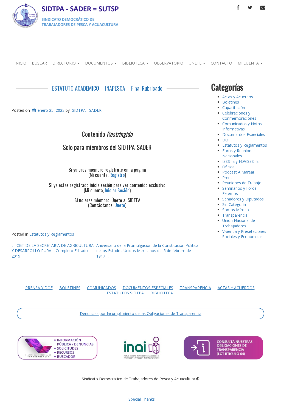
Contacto (221, 63)
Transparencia (235, 215)
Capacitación (233, 107)
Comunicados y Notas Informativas (242, 126)
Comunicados (101, 287)
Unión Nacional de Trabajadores (238, 223)
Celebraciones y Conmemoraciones (239, 115)
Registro (117, 174)
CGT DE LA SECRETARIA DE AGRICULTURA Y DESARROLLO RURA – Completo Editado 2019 (53, 251)
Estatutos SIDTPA (125, 292)
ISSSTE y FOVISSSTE (240, 161)
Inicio (20, 63)
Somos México (235, 209)
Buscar (39, 63)
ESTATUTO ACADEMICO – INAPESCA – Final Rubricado (107, 88)
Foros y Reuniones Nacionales (238, 153)
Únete (196, 63)
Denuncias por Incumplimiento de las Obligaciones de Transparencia (140, 313)
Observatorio (168, 63)
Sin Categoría (234, 204)
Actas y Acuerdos (237, 96)
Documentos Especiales (243, 134)
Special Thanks (141, 399)
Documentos (99, 63)
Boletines (230, 102)
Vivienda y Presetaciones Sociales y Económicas (244, 234)
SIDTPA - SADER (87, 110)
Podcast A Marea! (238, 172)
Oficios (228, 166)
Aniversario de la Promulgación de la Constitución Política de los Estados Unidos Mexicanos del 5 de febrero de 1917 (147, 251)
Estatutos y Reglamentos (51, 234)
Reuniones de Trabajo (242, 182)
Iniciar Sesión (117, 190)
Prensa (228, 177)
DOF (226, 140)
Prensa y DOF (39, 287)
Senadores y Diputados (243, 199)
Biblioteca (134, 63)
